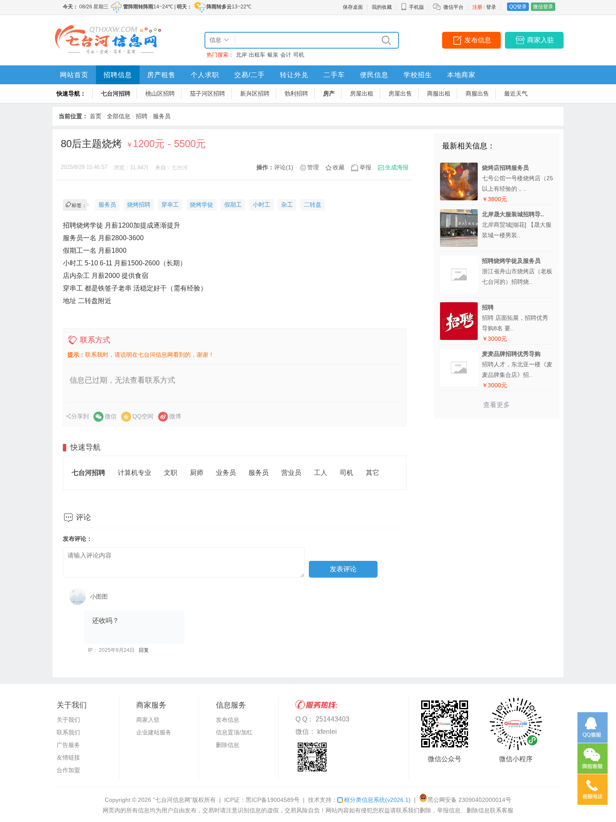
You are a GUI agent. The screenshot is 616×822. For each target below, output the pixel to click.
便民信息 (374, 74)
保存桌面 (353, 7)
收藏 (338, 167)
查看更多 (496, 404)
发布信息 (477, 40)
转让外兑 (294, 74)
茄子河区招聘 (207, 93)
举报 (365, 167)
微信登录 (543, 7)
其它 (372, 472)
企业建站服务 (153, 732)
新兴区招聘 (254, 93)
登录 (491, 7)
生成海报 (397, 167)
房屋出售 (400, 93)
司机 (298, 55)
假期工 (233, 204)
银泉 (272, 55)
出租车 (257, 55)
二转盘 (312, 204)
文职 (170, 472)
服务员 (162, 116)
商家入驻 (540, 40)
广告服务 (68, 745)
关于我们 (68, 719)
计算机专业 (134, 472)
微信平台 (453, 7)
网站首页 (74, 74)
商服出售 (477, 93)
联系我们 (68, 732)
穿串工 (170, 204)
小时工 (261, 204)
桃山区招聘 (160, 93)
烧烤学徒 (201, 204)
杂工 (287, 204)
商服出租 (438, 93)
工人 (320, 472)
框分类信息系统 (377, 799)
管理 (313, 167)
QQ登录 (518, 7)
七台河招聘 (115, 93)
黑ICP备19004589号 (273, 799)
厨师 (196, 472)
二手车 (334, 74)
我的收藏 (382, 7)
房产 (329, 93)
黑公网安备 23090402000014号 (469, 799)
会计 (285, 55)
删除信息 (227, 745)
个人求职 (205, 74)
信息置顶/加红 (234, 732)
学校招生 (418, 74)
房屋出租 (361, 93)
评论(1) (283, 167)
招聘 (142, 116)
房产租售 (161, 74)
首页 (95, 116)
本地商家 (461, 74)
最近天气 (516, 93)
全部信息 (118, 116)
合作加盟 (68, 770)
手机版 (416, 7)
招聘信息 (118, 74)
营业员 (291, 472)
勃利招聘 (296, 93)
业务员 (226, 472)
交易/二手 (249, 74)
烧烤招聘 (138, 204)
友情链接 (68, 757)
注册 (477, 7)
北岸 (241, 55)
